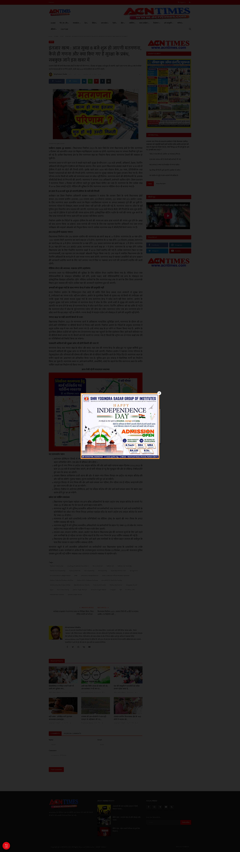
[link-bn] (120, 425)
